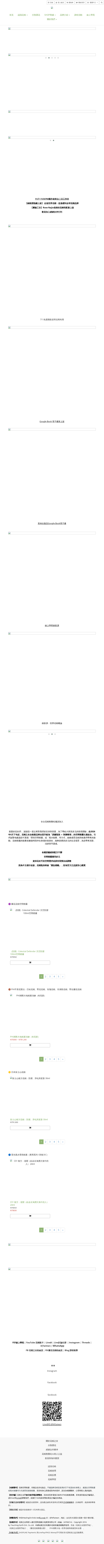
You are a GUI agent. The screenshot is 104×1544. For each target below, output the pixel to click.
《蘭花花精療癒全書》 (38, 1528)
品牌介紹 (64, 14)
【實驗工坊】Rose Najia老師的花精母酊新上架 (52, 207)
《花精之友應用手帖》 (83, 1525)
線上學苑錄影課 (52, 625)
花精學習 (52, 1479)
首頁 (11, 14)
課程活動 (78, 14)
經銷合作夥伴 (52, 1449)
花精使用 (52, 1470)
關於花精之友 (52, 1441)
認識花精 (22, 14)
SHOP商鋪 (49, 14)
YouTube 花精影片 (35, 1342)
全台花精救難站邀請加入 (52, 821)
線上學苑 (91, 14)
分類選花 (36, 14)
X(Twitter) (45, 1345)
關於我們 (51, 19)
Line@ (19, 1498)
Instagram (74, 1342)
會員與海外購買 (52, 1458)
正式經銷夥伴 (68, 1502)
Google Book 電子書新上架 (52, 421)
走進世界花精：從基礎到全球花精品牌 (61, 203)
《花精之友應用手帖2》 (17, 1528)
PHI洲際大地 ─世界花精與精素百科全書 (65, 1528)
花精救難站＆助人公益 (52, 1453)
